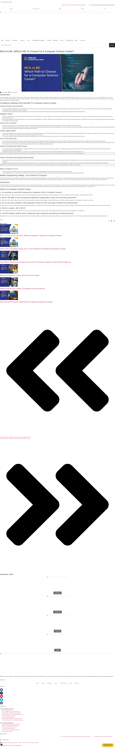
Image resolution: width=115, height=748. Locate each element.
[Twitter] (1, 699)
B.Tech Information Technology (8, 715)
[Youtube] (1, 696)
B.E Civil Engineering (7, 710)
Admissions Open (108, 744)
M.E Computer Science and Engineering (11, 729)
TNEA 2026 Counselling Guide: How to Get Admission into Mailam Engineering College (33, 249)
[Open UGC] (29, 40)
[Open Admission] (17, 40)
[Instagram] (1, 693)
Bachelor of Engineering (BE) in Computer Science (89, 97)
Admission (49, 683)
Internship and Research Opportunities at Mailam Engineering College (26, 302)
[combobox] (54, 45)
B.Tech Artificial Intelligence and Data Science (12, 718)
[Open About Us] (10, 40)
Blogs (60, 8)
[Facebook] (1, 689)
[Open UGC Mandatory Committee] (44, 40)
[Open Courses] (24, 40)
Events (82, 8)
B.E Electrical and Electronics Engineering (11, 712)
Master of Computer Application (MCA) (10, 725)
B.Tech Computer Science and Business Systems (12, 720)
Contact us (76, 683)
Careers (56, 683)
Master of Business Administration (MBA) (11, 724)
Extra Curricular (36, 8)
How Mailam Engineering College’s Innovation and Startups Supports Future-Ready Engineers (35, 262)
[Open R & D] (63, 40)
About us (43, 683)
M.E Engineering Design (7, 731)
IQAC (71, 683)
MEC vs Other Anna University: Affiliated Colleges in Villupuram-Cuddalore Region (31, 235)
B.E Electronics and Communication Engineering (12, 714)
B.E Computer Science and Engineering (10, 711)
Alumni (11, 8)
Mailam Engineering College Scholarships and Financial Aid (22, 288)
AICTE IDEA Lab (63, 683)
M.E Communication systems (8, 728)
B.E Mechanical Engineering (8, 717)
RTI (104, 8)
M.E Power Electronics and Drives (9, 726)
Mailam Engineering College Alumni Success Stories (20, 275)
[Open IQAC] (77, 40)
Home (37, 683)
